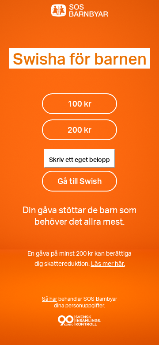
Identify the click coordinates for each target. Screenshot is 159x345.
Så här (49, 298)
